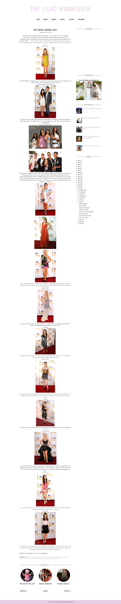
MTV (64, 557)
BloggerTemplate (69, 601)
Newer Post (23, 591)
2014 (79, 180)
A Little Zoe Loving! (83, 209)
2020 (79, 168)
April (80, 221)
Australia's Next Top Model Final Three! (91, 118)
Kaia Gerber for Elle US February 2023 (91, 146)
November (81, 192)
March (80, 223)
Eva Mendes (34, 557)
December (81, 190)
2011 (79, 186)
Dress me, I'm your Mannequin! (86, 211)
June (80, 202)
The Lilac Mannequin (61, 8)
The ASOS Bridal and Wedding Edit (89, 80)
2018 (79, 172)
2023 (79, 162)
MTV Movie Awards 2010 (85, 215)
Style (25, 558)
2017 (79, 174)
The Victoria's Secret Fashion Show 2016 (91, 108)
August (81, 198)
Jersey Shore (42, 557)
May (80, 219)
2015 (79, 178)
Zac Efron (55, 558)
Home (38, 19)
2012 (79, 184)
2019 (79, 170)
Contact (45, 19)
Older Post (67, 591)
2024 (79, 160)
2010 (79, 188)
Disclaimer (81, 19)
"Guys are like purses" (84, 207)
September (81, 196)
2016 (79, 176)
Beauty (62, 19)
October (81, 194)
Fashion (53, 19)
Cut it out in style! (83, 217)
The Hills (30, 558)
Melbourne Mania (83, 203)
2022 (79, 164)
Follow (71, 19)
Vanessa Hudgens (38, 558)
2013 (79, 182)
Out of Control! (82, 205)
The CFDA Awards (83, 213)
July (80, 200)
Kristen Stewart (58, 557)
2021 (79, 166)
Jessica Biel (49, 557)
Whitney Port (47, 558)
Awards (28, 557)
